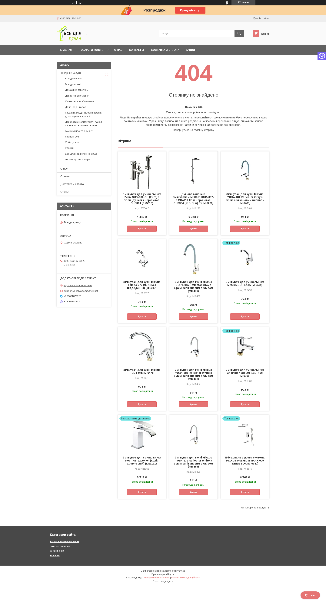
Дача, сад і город (75, 107)
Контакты (136, 49)
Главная (66, 49)
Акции (190, 49)
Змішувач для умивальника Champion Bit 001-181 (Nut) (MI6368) (245, 372)
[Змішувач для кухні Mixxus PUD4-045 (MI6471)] (142, 346)
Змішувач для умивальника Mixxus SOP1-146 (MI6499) (245, 283)
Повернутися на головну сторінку (193, 129)
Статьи (64, 191)
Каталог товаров (60, 546)
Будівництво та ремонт (78, 131)
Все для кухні (73, 84)
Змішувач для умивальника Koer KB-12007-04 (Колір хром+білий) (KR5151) (142, 460)
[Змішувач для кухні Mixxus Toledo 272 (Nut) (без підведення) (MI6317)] (142, 258)
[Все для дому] (69, 40)
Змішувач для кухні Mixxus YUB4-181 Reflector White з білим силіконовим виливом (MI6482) (193, 374)
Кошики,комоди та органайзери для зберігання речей (83, 114)
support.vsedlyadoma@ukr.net (81, 290)
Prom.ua (180, 571)
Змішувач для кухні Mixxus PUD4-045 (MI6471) (142, 371)
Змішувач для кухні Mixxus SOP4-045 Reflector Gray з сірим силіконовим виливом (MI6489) (193, 286)
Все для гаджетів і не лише (81, 153)
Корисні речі (72, 136)
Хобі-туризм (72, 142)
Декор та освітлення (77, 95)
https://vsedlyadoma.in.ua (78, 285)
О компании (57, 550)
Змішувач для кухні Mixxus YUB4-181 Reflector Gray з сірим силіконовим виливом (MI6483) (244, 199)
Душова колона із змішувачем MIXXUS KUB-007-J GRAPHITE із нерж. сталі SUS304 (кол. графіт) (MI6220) (193, 199)
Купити (142, 228)
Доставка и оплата (165, 49)
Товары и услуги (91, 49)
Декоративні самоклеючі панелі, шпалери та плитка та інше (84, 124)
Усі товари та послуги (253, 507)
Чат (313, 595)
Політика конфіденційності (185, 577)
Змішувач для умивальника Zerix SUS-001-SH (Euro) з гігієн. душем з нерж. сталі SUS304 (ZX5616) (142, 199)
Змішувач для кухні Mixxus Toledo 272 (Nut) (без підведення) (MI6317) (142, 284)
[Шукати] (239, 33)
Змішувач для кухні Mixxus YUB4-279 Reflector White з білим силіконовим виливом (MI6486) (193, 462)
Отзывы (65, 176)
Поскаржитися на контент (156, 577)
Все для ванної (74, 78)
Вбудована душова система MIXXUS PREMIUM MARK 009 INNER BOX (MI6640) (244, 460)
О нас (118, 49)
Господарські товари (77, 159)
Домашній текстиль (76, 89)
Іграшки (69, 148)
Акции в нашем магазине (64, 541)
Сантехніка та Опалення (79, 101)
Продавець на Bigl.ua (163, 574)
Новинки (55, 555)
